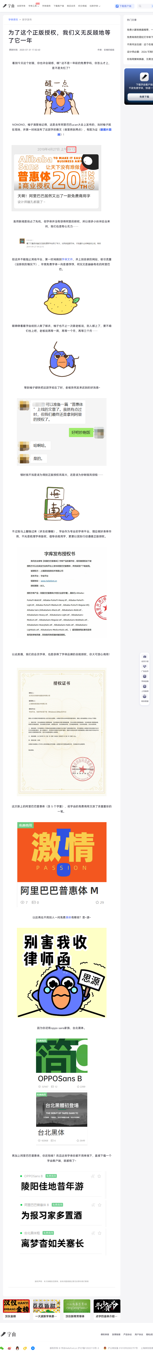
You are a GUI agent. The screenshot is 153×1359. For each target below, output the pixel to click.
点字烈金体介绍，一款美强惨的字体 (107, 1316)
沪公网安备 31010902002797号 (122, 1348)
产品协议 (127, 1334)
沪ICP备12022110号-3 (88, 1348)
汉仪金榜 (10, 1316)
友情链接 (116, 1334)
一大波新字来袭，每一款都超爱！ (46, 1316)
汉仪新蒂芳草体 (75, 1316)
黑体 (68, 917)
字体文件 (67, 259)
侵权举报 (105, 1334)
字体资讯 (13, 19)
